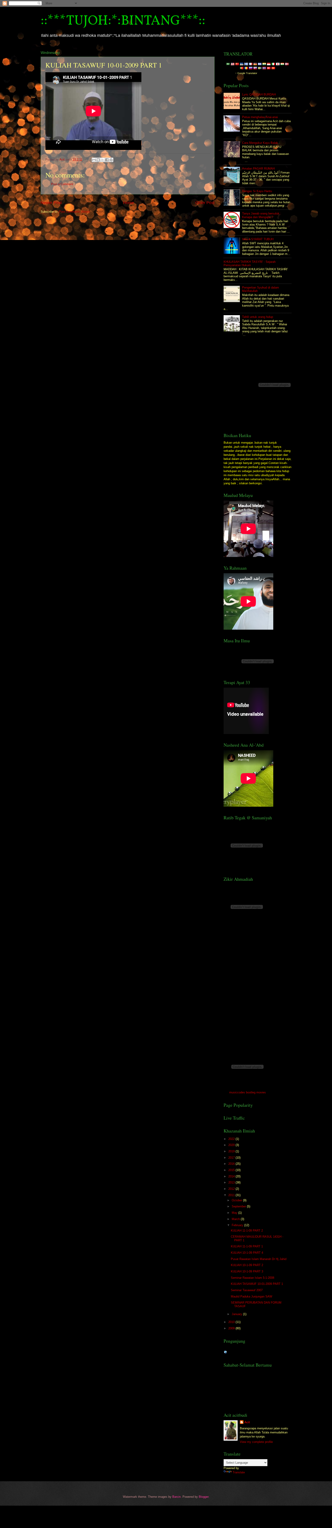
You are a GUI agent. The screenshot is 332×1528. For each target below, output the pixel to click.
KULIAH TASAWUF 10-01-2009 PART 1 (257, 1284)
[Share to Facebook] (107, 160)
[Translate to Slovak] (255, 68)
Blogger (203, 1496)
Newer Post (51, 202)
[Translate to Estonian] (241, 64)
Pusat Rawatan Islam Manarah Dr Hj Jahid (258, 1259)
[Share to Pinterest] (111, 160)
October (237, 1200)
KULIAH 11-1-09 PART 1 (247, 1246)
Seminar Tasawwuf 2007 (247, 1290)
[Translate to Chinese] (237, 64)
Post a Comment (62, 184)
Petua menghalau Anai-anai (260, 117)
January (237, 1314)
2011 (232, 1195)
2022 (232, 1139)
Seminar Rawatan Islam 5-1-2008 (252, 1277)
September (239, 1206)
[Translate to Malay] (232, 64)
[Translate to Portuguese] (241, 68)
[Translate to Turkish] (269, 68)
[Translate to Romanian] (246, 68)
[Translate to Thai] (264, 68)
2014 (232, 1176)
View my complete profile (256, 1442)
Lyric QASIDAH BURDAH (259, 94)
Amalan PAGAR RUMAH (258, 168)
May (235, 1212)
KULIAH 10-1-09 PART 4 (247, 1252)
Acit (247, 1422)
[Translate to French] (251, 64)
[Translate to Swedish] (260, 68)
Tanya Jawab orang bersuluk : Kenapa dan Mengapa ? (261, 215)
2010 (232, 1322)
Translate (239, 1472)
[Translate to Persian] (282, 64)
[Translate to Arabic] (228, 64)
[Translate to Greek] (260, 64)
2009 (232, 1328)
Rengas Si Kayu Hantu (257, 191)
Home (128, 202)
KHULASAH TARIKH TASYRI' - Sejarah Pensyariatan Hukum (250, 263)
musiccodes (237, 1092)
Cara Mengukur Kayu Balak (260, 142)
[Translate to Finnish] (246, 64)
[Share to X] (102, 160)
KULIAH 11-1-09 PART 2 (247, 1230)
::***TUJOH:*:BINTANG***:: (123, 21)
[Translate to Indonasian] (269, 64)
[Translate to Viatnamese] (273, 68)
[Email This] (94, 160)
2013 (232, 1182)
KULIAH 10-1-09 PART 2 (247, 1265)
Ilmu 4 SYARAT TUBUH (258, 239)
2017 (232, 1157)
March (236, 1219)
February (238, 1225)
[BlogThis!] (98, 160)
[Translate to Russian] (251, 68)
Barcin (176, 1496)
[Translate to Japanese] (278, 64)
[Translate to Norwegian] (287, 64)
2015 (232, 1170)
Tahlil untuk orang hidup (257, 317)
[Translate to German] (255, 64)
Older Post (205, 202)
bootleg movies (256, 1092)
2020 (232, 1145)
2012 (232, 1188)
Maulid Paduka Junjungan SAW (251, 1296)
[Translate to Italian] (273, 64)
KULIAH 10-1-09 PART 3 (247, 1271)
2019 (232, 1151)
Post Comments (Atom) (74, 211)
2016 (232, 1163)
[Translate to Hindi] (264, 64)
